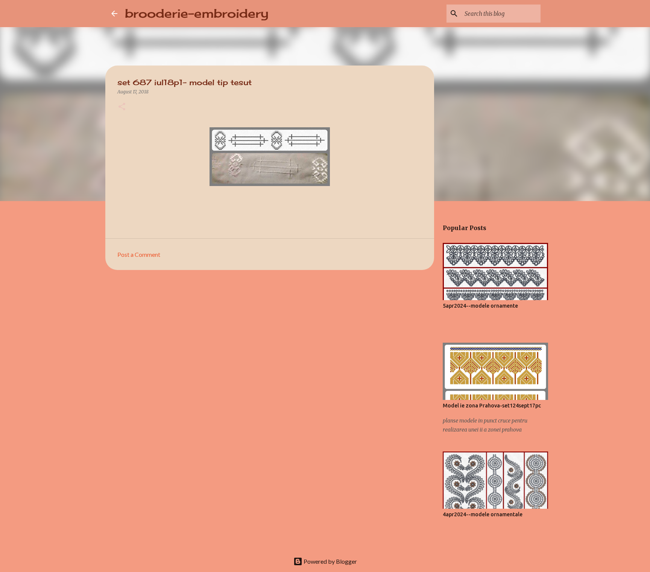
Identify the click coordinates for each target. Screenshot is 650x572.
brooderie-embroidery (197, 13)
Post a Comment (138, 254)
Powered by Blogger (329, 561)
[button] (121, 107)
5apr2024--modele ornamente (480, 306)
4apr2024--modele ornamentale (482, 514)
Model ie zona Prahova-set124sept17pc (492, 406)
